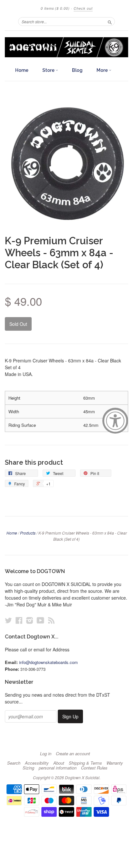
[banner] (66, 47)
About (58, 763)
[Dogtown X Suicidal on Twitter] (8, 620)
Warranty (115, 763)
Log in (45, 753)
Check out (83, 8)
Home (21, 70)
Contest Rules (94, 768)
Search (13, 763)
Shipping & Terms (85, 763)
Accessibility (37, 763)
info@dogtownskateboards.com (48, 662)
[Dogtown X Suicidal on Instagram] (29, 620)
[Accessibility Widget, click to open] (115, 421)
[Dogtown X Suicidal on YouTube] (40, 620)
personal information (58, 768)
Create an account (73, 753)
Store (49, 70)
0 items (55, 8)
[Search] (110, 21)
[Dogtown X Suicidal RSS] (51, 620)
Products (28, 533)
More (103, 70)
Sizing (28, 768)
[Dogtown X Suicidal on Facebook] (19, 620)
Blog (77, 70)
